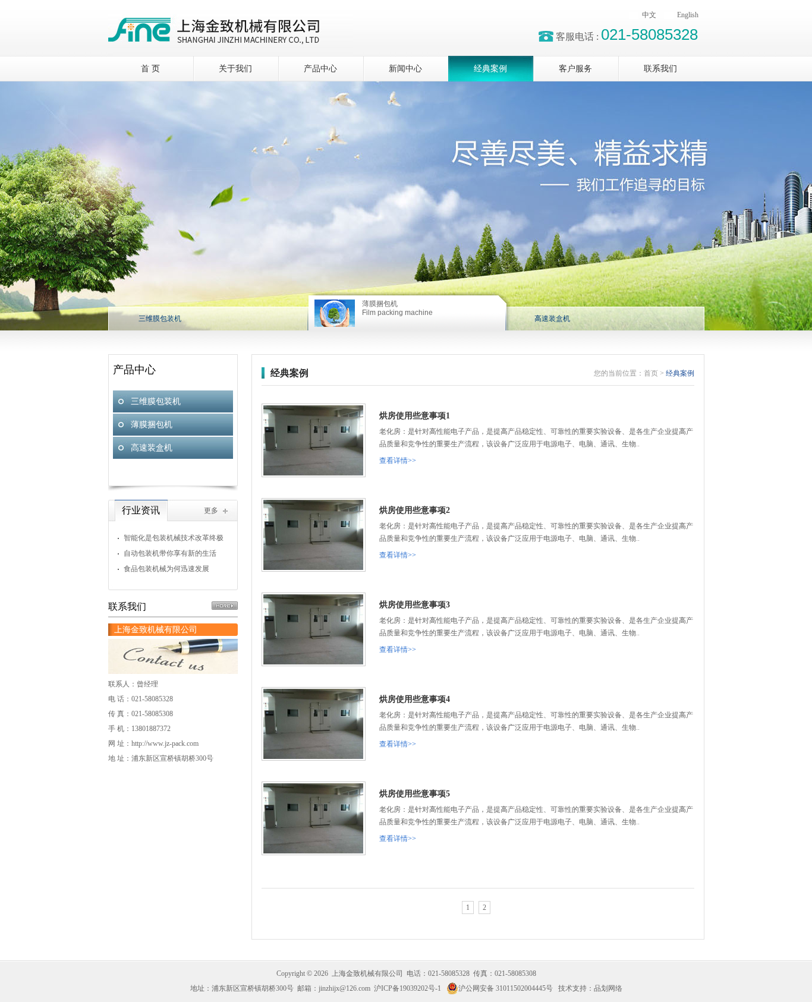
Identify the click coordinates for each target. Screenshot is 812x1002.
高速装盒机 (151, 447)
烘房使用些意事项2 (414, 510)
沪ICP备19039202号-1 (407, 988)
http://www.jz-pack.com (165, 743)
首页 (651, 373)
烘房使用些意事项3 (414, 604)
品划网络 (608, 988)
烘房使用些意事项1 (414, 415)
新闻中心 (405, 68)
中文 (649, 15)
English (687, 15)
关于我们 (235, 68)
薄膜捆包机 (151, 424)
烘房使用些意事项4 (414, 699)
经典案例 (490, 68)
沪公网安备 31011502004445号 (505, 988)
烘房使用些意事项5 (414, 793)
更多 (211, 510)
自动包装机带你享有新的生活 (170, 553)
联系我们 (660, 68)
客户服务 (575, 68)
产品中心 (320, 68)
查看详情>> (397, 460)
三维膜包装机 (156, 401)
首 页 (150, 68)
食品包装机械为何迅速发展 (166, 569)
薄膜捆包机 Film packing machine (397, 308)
